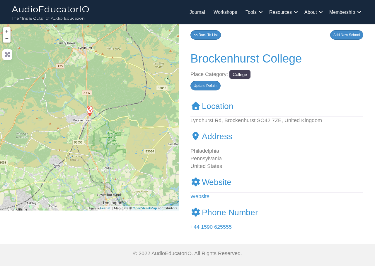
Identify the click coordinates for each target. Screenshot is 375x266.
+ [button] (6, 31)
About (310, 12)
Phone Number (230, 212)
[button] (346, 35)
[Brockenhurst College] (89, 110)
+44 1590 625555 (211, 227)
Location (217, 106)
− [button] (6, 39)
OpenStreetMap (145, 208)
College (240, 74)
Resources (280, 12)
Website (216, 182)
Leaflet (105, 208)
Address (217, 136)
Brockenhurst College (246, 58)
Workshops (225, 12)
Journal (197, 12)
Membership (342, 12)
